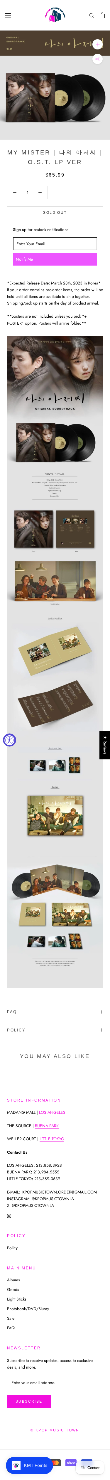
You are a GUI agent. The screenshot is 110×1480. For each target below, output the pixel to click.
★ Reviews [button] (105, 745)
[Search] (91, 15)
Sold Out (55, 213)
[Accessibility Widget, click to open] (9, 740)
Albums (13, 1280)
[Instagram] (9, 1215)
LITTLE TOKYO (52, 1139)
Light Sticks (16, 1299)
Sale (10, 1318)
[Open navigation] (8, 15)
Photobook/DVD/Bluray (28, 1309)
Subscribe (29, 1401)
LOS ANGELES (52, 1112)
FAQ (12, 1012)
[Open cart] (102, 15)
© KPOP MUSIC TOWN (55, 1430)
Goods (13, 1289)
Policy (16, 1030)
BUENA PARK (47, 1126)
